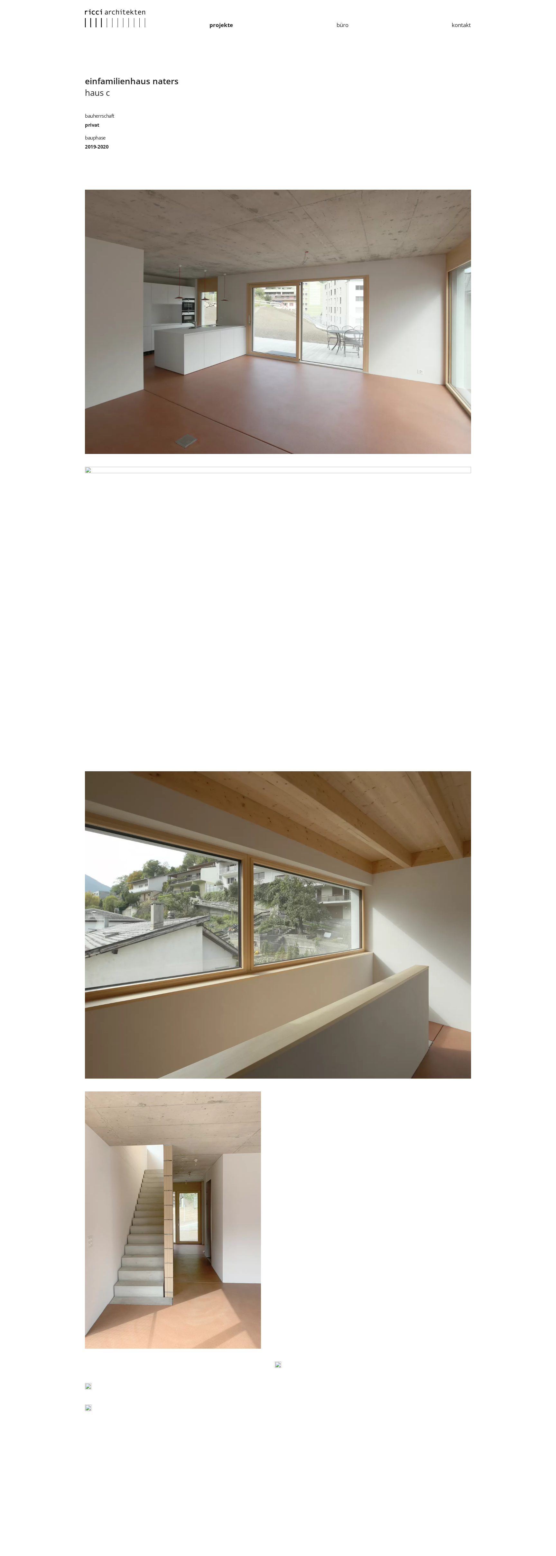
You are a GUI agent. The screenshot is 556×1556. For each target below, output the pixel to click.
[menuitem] (221, 25)
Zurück (88, 59)
